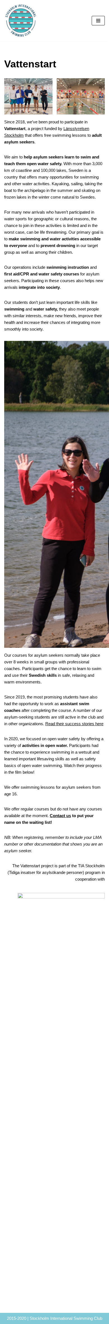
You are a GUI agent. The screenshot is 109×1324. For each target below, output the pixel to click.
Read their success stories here (74, 723)
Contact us (60, 815)
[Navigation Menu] (98, 20)
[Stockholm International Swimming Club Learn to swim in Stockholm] (21, 20)
